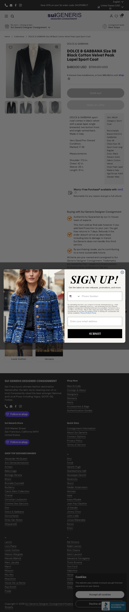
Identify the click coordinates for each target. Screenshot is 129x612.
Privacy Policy (85, 313)
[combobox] (74, 296)
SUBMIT (95, 333)
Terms (94, 313)
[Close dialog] (122, 272)
